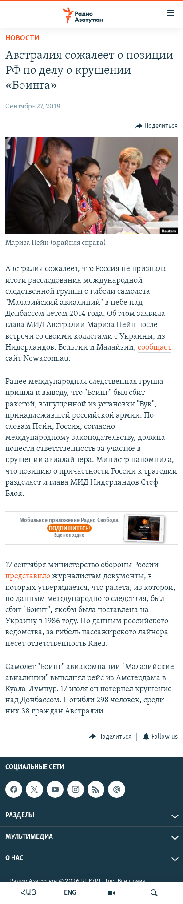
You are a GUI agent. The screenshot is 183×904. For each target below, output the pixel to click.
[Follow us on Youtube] (55, 789)
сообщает (154, 348)
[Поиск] (154, 893)
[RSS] (96, 789)
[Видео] (111, 893)
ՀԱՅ (28, 892)
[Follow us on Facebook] (13, 789)
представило (28, 577)
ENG (70, 892)
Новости (22, 39)
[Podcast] (116, 789)
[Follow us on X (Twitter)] (34, 789)
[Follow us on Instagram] (75, 789)
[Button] (156, 126)
